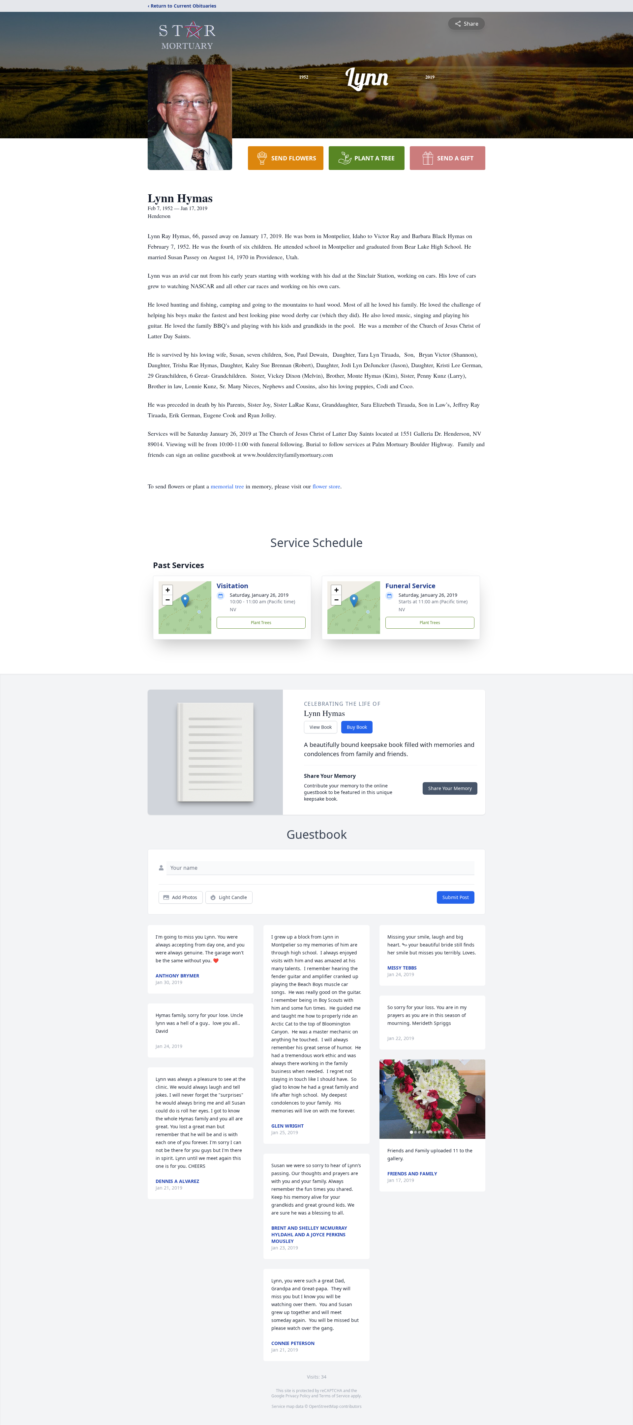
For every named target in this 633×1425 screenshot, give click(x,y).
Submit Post (455, 897)
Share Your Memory (450, 788)
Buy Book (357, 727)
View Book (321, 727)
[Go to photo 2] (415, 1132)
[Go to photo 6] (431, 1132)
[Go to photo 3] (419, 1132)
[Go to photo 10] (447, 1132)
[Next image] (479, 1099)
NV (233, 609)
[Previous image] (386, 1099)
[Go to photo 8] (439, 1132)
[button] (185, 601)
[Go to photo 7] (435, 1132)
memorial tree (227, 486)
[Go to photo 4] (423, 1132)
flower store (326, 486)
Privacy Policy (298, 1396)
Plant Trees (261, 622)
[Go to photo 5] (427, 1132)
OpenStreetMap (323, 1406)
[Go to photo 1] (411, 1132)
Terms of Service (334, 1396)
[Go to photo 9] (443, 1132)
